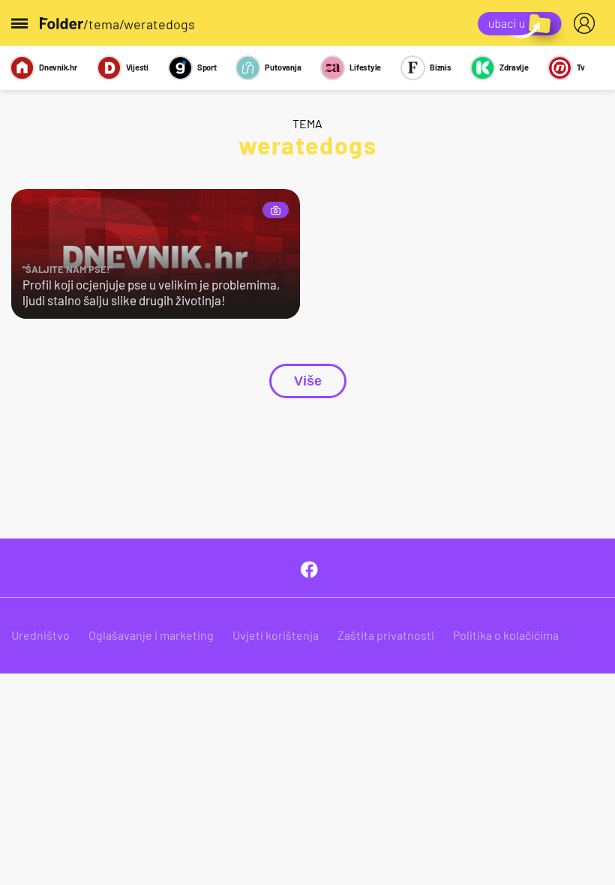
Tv (581, 67)
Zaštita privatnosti (386, 635)
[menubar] (587, 23)
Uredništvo (40, 635)
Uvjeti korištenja (275, 635)
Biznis (441, 67)
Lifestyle (365, 67)
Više (308, 381)
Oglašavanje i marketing (151, 635)
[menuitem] (587, 23)
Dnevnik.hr (58, 67)
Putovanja (283, 67)
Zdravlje (514, 67)
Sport (207, 67)
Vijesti (137, 67)
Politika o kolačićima (506, 635)
